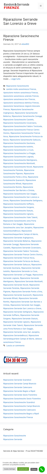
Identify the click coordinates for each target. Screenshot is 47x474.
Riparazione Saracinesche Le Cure (18, 150)
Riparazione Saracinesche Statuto (18, 211)
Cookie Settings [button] (9, 469)
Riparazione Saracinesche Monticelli (19, 163)
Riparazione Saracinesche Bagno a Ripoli (21, 413)
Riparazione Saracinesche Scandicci (19, 402)
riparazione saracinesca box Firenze (19, 99)
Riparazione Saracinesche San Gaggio (20, 194)
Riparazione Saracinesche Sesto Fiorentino (22, 398)
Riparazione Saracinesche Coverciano (19, 123)
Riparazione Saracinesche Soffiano (18, 204)
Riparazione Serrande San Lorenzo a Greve (22, 308)
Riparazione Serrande (12, 439)
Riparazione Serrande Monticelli (29, 281)
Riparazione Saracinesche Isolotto (18, 147)
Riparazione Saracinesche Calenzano (19, 410)
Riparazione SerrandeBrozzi (15, 335)
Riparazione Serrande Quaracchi (17, 295)
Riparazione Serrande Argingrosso (18, 238)
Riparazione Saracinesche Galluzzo (25, 140)
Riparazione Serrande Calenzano (17, 387)
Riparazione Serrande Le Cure (24, 271)
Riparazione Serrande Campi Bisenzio (19, 384)
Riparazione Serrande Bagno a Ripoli (19, 391)
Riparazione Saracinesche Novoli (17, 167)
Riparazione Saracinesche (17, 86)
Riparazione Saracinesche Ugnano (18, 214)
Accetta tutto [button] (23, 469)
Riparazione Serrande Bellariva (16, 241)
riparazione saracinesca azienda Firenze (21, 96)
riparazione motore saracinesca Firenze (20, 92)
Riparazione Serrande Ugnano (16, 322)
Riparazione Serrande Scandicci (17, 380)
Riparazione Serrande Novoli (15, 285)
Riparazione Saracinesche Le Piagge (19, 153)
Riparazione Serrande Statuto (25, 318)
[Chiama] (42, 469)
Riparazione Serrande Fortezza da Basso (21, 261)
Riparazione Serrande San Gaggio (25, 305)
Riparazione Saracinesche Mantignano (20, 160)
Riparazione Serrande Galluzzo (16, 264)
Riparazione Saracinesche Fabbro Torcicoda (22, 126)
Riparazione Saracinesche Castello (18, 119)
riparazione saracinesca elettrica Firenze (21, 103)
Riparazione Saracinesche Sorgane (18, 207)
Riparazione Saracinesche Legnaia (18, 157)
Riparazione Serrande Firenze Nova (18, 258)
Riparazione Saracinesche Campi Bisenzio (21, 406)
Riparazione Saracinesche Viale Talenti (20, 217)
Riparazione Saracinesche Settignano (26, 200)
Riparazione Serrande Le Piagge (17, 275)
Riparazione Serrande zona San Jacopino (21, 332)
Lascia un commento (15, 345)
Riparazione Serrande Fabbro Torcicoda (20, 251)
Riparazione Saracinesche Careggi (27, 116)
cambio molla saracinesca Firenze (21, 89)
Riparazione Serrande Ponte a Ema (26, 291)
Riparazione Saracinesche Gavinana (19, 143)
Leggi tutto (15, 79)
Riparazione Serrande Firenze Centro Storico (22, 254)
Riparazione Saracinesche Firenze (21, 37)
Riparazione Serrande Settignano (17, 312)
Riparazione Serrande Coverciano (26, 248)
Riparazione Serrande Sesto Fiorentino (20, 395)
